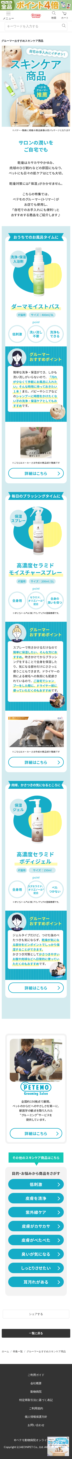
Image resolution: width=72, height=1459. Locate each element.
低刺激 (36, 1184)
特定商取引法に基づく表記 (36, 1400)
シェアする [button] (36, 1314)
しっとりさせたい (36, 1268)
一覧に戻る (36, 1333)
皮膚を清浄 (36, 1198)
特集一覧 (18, 1351)
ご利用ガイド (36, 1375)
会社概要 (36, 1383)
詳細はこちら (36, 473)
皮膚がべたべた (36, 1240)
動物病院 (36, 1391)
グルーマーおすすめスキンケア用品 (46, 1351)
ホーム (5, 1351)
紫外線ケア (36, 1212)
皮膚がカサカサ (36, 1226)
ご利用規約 (36, 1408)
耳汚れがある (36, 1282)
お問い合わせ (36, 1425)
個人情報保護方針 (36, 1416)
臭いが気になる (35, 1254)
